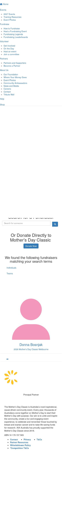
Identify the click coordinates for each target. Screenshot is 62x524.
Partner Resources (19, 442)
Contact (7, 91)
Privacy (27, 439)
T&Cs (39, 439)
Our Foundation (11, 74)
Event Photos (10, 19)
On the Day (9, 48)
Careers (7, 88)
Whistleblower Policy (20, 445)
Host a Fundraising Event (15, 31)
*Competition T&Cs (19, 448)
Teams (10, 273)
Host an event (10, 51)
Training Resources (12, 17)
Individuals (11, 267)
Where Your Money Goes (15, 77)
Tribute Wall (9, 94)
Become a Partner (12, 65)
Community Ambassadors (15, 83)
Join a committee (11, 54)
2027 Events (9, 14)
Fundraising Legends (13, 34)
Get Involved (9, 45)
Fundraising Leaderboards (16, 37)
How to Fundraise (12, 28)
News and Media (11, 85)
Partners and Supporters (15, 62)
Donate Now (31, 246)
